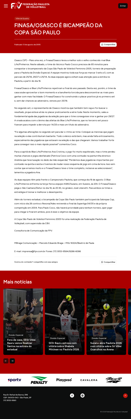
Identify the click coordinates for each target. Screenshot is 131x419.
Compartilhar (109, 44)
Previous (5, 360)
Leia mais (23, 321)
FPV (30, 5)
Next (12, 360)
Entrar (123, 6)
